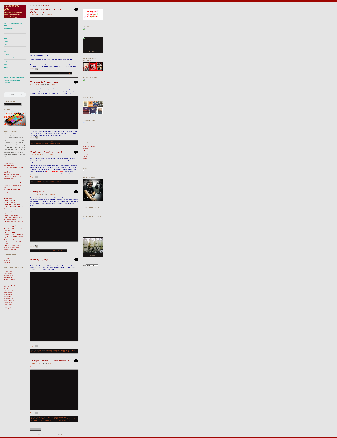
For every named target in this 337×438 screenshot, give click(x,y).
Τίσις (84, 152)
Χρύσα (84, 162)
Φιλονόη (85, 156)
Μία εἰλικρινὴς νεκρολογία (41, 259)
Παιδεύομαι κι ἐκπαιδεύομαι (65, 73)
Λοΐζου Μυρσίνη (59, 418)
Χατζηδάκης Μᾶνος (8, 294)
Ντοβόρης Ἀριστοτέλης (9, 290)
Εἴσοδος (5, 256)
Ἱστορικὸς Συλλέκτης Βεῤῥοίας (10, 283)
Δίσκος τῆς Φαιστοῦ (8, 198)
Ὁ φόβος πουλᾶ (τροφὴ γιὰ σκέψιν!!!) (46, 152)
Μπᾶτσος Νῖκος (7, 287)
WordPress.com (62, 434)
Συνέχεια (33, 68)
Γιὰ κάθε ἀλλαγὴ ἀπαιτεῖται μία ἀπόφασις (12, 245)
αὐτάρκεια (6, 31)
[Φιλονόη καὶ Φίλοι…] (15, 18)
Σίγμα (84, 150)
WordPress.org (7, 262)
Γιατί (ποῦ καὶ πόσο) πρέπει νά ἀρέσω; (12, 180)
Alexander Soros (51, 417)
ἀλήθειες (58, 73)
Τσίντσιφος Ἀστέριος (8, 306)
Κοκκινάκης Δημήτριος (8, 298)
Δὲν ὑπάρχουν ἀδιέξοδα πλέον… (10, 219)
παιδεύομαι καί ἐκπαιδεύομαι (10, 70)
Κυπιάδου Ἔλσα (53, 418)
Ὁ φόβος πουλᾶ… (38, 191)
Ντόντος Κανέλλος (8, 292)
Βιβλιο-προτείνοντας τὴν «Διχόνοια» (11, 174)
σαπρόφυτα (39, 420)
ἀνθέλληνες (36, 418)
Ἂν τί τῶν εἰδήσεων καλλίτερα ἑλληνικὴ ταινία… (13, 24)
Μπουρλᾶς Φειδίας (8, 288)
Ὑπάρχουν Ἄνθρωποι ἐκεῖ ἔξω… (11, 200)
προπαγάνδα (53, 143)
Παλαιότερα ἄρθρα (35, 429)
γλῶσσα (6, 41)
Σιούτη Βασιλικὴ (45, 420)
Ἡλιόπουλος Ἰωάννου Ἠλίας (10, 281)
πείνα (50, 143)
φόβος (70, 182)
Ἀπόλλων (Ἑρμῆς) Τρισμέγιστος (10, 196)
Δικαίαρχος (85, 148)
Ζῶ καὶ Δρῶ (6, 54)
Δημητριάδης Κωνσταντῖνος (9, 279)
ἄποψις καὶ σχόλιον (8, 28)
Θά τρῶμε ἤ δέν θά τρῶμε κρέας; (44, 82)
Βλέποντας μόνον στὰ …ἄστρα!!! (11, 215)
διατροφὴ (57, 181)
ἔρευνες (5, 51)
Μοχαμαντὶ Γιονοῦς (66, 418)
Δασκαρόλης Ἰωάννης (8, 275)
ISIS (48, 350)
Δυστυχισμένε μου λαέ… (9, 213)
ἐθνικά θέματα (7, 48)
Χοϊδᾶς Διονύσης (67, 420)
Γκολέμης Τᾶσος (86, 144)
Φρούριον (46, 5)
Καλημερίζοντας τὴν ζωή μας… (10, 211)
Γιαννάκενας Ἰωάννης (8, 273)
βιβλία (5, 38)
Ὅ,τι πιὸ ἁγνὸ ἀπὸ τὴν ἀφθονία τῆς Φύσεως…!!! (12, 81)
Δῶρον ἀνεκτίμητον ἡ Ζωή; (9, 226)
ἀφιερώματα (7, 35)
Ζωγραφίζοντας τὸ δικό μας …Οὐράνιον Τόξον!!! (14, 234)
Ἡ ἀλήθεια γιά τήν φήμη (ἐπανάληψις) (12, 204)
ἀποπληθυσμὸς (38, 143)
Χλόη (84, 160)
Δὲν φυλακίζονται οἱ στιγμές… (10, 225)
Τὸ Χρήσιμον (86, 154)
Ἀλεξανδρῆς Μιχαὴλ (8, 271)
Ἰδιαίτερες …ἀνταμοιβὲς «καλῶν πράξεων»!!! (50, 361)
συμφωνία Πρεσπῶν (52, 420)
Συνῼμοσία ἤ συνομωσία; (9, 163)
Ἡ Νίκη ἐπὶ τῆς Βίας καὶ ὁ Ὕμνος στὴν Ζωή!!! (13, 217)
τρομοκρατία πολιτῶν (64, 182)
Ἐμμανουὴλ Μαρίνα (42, 418)
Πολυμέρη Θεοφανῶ (8, 304)
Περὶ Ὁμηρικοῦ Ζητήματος (9, 202)
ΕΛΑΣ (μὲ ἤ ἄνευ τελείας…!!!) (10, 165)
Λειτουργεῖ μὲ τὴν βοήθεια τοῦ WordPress (39, 434)
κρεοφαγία (47, 143)
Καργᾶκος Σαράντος (8, 296)
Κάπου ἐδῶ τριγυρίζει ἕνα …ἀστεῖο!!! (12, 247)
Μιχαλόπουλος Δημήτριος (9, 285)
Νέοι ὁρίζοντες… (7, 192)
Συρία (65, 351)
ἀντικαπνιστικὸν (52, 181)
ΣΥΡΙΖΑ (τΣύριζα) (60, 420)
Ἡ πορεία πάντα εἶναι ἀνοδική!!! (10, 249)
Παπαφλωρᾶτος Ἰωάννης (9, 302)
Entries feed (6, 258)
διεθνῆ (5, 44)
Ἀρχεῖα (84, 265)
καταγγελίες (6, 61)
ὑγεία (5, 74)
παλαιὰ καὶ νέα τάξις (48, 351)
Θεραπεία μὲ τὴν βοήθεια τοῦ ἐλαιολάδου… (14, 77)
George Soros (57, 417)
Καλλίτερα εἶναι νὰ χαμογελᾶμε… (11, 210)
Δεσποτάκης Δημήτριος (9, 277)
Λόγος (5, 64)
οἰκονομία (6, 67)
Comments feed (7, 260)
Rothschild (50, 141)
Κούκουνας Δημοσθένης (9, 300)
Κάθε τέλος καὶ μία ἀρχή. (9, 194)
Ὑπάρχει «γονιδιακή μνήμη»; (10, 232)
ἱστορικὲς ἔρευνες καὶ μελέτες (10, 57)
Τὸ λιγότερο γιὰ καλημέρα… (10, 239)
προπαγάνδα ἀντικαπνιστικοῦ (54, 182)
